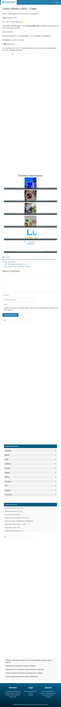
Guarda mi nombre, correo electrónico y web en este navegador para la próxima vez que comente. (31, 309)
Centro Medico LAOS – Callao (12, 527)
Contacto (30, 695)
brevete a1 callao (10, 259)
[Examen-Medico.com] (9, 2)
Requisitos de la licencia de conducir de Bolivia (20, 666)
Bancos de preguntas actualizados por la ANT (17, 517)
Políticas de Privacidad (30, 691)
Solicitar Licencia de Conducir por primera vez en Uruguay (24, 673)
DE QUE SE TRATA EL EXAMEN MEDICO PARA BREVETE (19, 521)
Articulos (7, 257)
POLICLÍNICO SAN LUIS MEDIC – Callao (17, 267)
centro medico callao (42, 259)
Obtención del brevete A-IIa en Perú (14, 508)
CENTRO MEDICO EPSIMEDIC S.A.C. (16, 264)
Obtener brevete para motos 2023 (14, 511)
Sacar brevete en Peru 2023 (12, 514)
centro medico (30, 259)
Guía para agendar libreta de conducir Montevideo (22, 676)
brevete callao (20, 259)
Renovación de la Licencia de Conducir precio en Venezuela (25, 669)
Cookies (30, 693)
